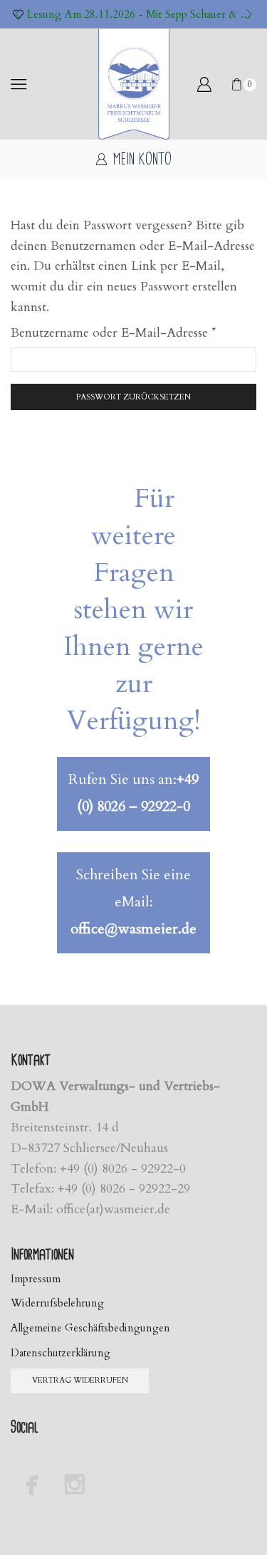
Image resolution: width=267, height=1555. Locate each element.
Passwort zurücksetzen (133, 397)
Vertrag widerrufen (80, 1380)
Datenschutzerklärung (60, 1353)
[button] (18, 14)
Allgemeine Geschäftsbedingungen (90, 1328)
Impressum (36, 1279)
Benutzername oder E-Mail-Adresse (113, 332)
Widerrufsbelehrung (57, 1303)
